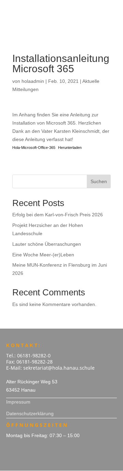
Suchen (99, 181)
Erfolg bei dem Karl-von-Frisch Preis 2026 (57, 214)
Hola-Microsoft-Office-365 (33, 147)
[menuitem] (61, 8)
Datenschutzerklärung (30, 413)
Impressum (18, 402)
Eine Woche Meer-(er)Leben (43, 254)
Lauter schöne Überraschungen (46, 244)
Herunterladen (70, 147)
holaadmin (33, 81)
